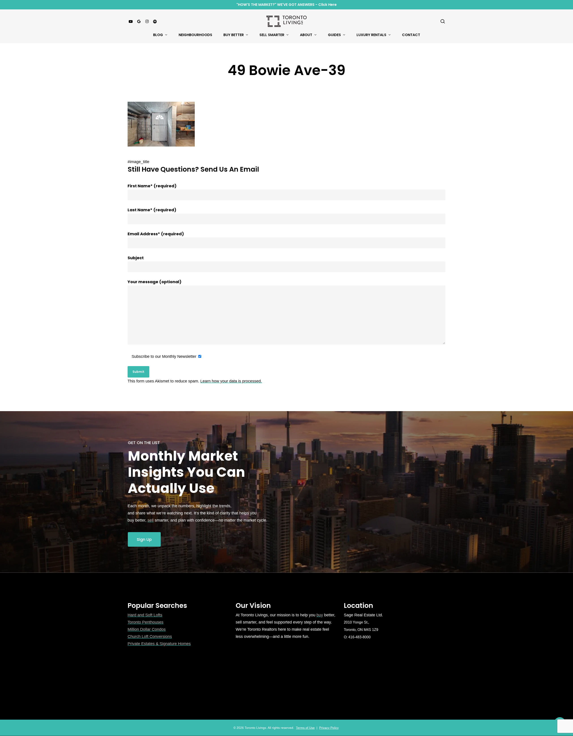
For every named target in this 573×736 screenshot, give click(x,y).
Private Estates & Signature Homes (159, 643)
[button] (144, 539)
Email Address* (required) (156, 234)
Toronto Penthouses (145, 622)
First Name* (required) (152, 186)
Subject (136, 258)
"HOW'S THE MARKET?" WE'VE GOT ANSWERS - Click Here (286, 4)
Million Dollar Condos (147, 629)
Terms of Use (305, 728)
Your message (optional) (155, 282)
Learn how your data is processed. (231, 381)
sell (151, 520)
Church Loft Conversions (150, 636)
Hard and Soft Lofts (145, 615)
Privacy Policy (329, 728)
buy (319, 615)
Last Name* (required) (152, 210)
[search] (442, 21)
